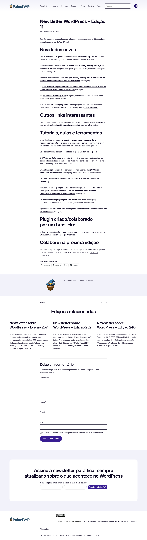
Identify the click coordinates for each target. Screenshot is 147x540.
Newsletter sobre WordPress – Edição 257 (29, 325)
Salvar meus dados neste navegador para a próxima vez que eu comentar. (72, 433)
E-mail (43, 412)
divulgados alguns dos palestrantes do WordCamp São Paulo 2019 (75, 57)
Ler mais (27, 349)
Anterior (43, 302)
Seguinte (103, 302)
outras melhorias (91, 107)
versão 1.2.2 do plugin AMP (57, 105)
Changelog (44, 529)
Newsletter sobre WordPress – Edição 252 (72, 325)
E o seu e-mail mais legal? (75, 483)
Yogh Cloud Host (92, 535)
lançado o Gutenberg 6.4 (54, 96)
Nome (43, 402)
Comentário (45, 377)
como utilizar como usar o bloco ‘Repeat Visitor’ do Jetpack (70, 152)
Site (41, 422)
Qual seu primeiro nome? (51, 483)
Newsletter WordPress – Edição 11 (72, 23)
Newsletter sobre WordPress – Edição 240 (116, 325)
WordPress (66, 535)
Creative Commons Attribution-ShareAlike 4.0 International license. (110, 521)
